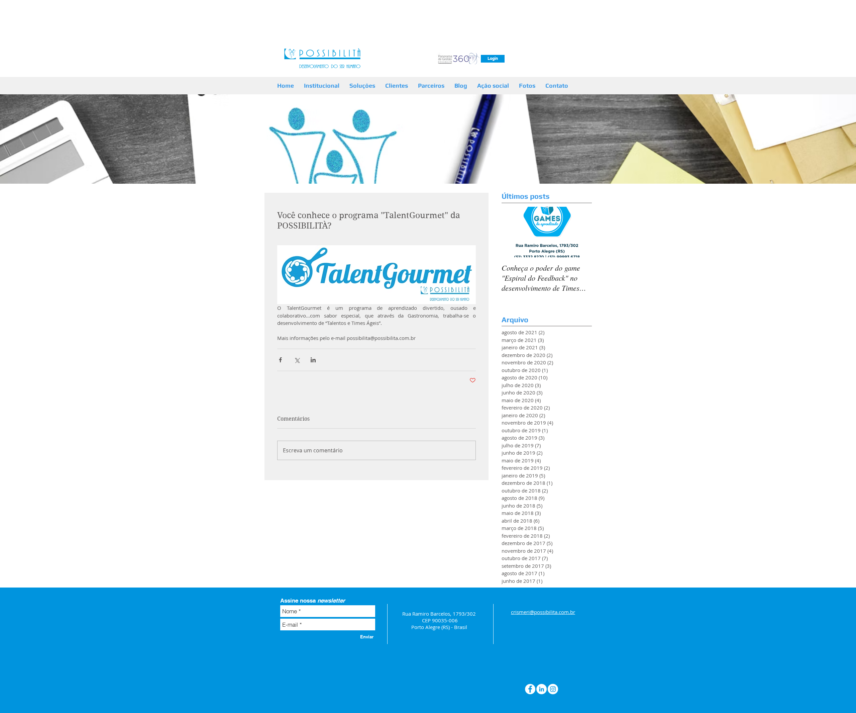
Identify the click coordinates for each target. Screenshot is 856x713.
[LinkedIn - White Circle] (541, 689)
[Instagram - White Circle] (553, 689)
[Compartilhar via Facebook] (280, 360)
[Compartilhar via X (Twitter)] (297, 360)
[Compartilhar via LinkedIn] (313, 360)
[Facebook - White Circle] (530, 689)
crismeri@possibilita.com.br (543, 612)
